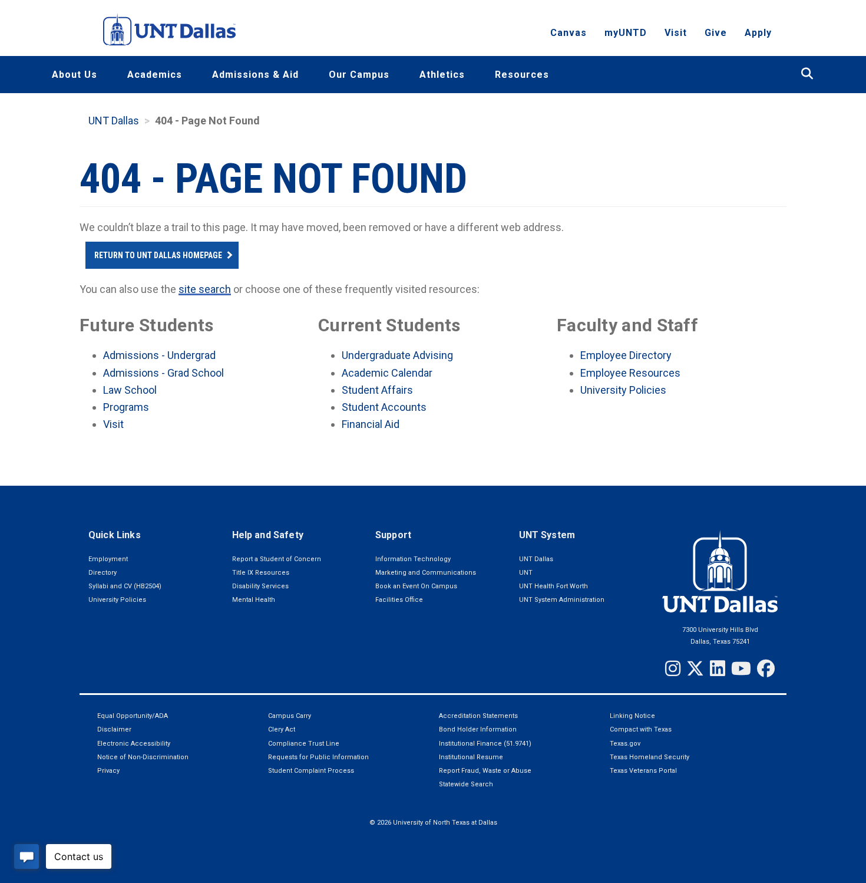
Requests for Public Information (318, 757)
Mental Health (253, 600)
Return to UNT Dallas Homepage (158, 255)
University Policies (623, 390)
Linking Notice (632, 716)
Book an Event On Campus (416, 586)
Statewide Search (466, 784)
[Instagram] (672, 668)
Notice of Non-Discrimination (143, 757)
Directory (102, 572)
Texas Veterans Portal (643, 771)
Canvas (568, 32)
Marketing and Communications (425, 572)
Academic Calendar (387, 373)
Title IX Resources (260, 572)
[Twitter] (695, 668)
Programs (126, 407)
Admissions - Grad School (163, 373)
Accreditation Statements (478, 716)
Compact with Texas (641, 729)
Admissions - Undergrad (159, 355)
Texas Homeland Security (649, 757)
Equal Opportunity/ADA (132, 716)
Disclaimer (114, 729)
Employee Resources (630, 373)
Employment (108, 559)
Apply (758, 32)
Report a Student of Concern (276, 559)
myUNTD (625, 32)
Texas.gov (625, 743)
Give (716, 32)
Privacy (108, 771)
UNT (526, 572)
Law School (130, 390)
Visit (676, 32)
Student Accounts (384, 407)
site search (205, 289)
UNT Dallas (113, 120)
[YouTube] (741, 668)
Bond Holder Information (478, 729)
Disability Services (260, 586)
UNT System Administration (561, 600)
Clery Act (281, 729)
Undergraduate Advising (397, 355)
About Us (74, 74)
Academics (154, 74)
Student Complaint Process (311, 771)
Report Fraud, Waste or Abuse (485, 771)
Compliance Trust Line (303, 743)
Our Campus (359, 74)
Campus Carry (289, 716)
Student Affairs (377, 390)
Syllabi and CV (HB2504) (124, 586)
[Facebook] (766, 668)
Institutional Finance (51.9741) (485, 743)
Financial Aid (370, 424)
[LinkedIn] (717, 668)
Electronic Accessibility (133, 743)
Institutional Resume (471, 757)
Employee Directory (626, 355)
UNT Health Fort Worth (553, 586)
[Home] (169, 29)
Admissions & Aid (255, 74)
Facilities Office (399, 600)
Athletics (442, 74)
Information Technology (413, 559)
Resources (522, 74)
